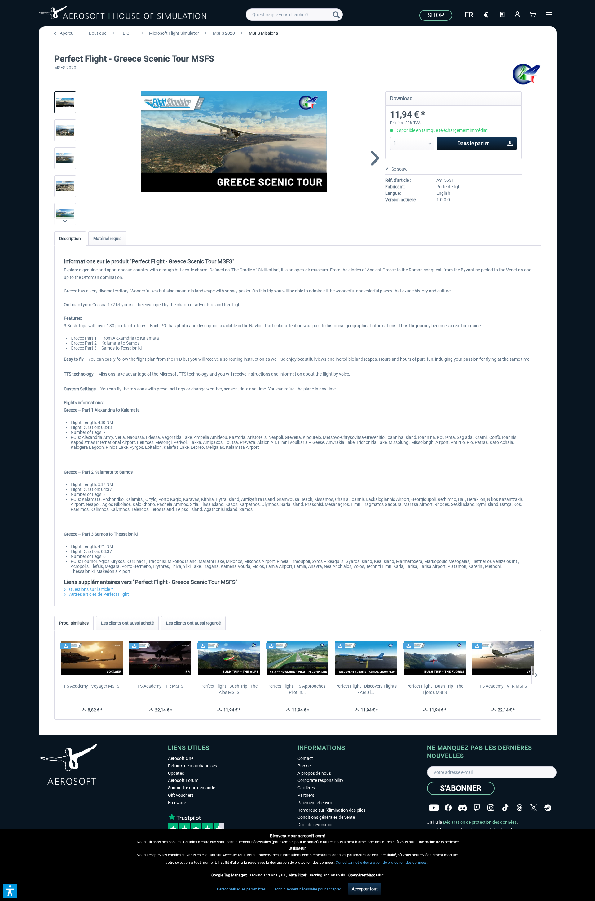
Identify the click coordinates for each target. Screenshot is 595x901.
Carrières (306, 787)
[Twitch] (477, 808)
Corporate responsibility (320, 780)
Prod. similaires (74, 623)
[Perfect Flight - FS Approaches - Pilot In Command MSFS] (297, 658)
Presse (304, 765)
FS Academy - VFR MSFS (503, 686)
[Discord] (462, 808)
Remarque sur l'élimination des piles (331, 810)
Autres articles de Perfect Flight (98, 594)
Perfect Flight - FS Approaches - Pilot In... (297, 689)
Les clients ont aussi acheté (127, 623)
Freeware (177, 802)
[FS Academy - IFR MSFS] (160, 658)
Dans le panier (473, 143)
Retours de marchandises (192, 765)
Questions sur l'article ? (90, 589)
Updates (176, 773)
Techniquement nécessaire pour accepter (307, 889)
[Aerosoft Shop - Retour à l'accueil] (122, 14)
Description (70, 238)
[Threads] (519, 808)
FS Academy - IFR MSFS (160, 686)
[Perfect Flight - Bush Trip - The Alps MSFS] (229, 658)
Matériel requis (107, 238)
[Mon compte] (517, 14)
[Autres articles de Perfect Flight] (527, 74)
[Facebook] (448, 808)
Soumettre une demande (191, 787)
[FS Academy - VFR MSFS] (503, 658)
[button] (10, 891)
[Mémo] (502, 14)
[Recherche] (336, 14)
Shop (435, 15)
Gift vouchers (181, 795)
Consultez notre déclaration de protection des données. (382, 862)
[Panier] (533, 14)
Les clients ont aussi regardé (193, 623)
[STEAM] (547, 808)
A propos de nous (314, 773)
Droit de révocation (316, 824)
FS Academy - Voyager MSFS (91, 686)
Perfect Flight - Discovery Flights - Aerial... (366, 689)
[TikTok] (505, 808)
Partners (306, 795)
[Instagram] (490, 808)
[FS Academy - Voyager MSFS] (92, 658)
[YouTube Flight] (434, 808)
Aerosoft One (180, 758)
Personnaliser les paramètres (241, 889)
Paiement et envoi (315, 802)
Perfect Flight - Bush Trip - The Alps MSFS (229, 689)
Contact (305, 758)
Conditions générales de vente (326, 817)
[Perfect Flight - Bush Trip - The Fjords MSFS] (434, 658)
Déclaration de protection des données (480, 822)
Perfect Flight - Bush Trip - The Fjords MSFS (434, 689)
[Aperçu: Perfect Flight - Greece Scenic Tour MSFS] (65, 102)
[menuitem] (294, 14)
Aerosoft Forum (183, 780)
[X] (533, 808)
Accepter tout (365, 888)
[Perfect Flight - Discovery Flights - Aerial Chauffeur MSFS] (366, 658)
